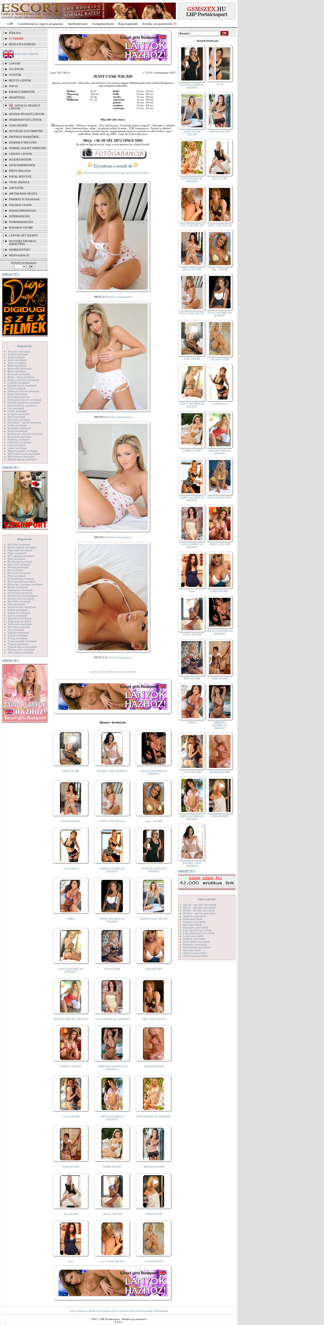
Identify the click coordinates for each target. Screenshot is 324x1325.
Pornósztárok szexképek (21, 578)
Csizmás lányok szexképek (22, 385)
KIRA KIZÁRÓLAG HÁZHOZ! (70, 1019)
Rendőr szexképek (18, 587)
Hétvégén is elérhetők (26, 131)
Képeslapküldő (128, 24)
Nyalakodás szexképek (20, 561)
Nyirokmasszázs (21, 222)
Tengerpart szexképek (20, 621)
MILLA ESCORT (70, 821)
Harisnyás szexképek (19, 419)
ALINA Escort (71, 868)
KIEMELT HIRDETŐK (22, 91)
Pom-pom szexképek (19, 573)
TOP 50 (13, 86)
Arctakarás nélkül (23, 193)
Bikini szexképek (17, 365)
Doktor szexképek (18, 394)
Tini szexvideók (192, 950)
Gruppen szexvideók (194, 921)
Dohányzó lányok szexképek (23, 391)
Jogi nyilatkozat (78, 1310)
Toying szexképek (18, 638)
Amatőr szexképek (18, 354)
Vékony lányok (20, 153)
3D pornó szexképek (19, 351)
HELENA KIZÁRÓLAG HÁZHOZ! (154, 772)
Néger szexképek (17, 553)
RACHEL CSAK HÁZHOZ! (112, 771)
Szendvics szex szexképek (22, 607)
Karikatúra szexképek (19, 428)
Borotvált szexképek (19, 374)
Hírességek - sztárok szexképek (25, 422)
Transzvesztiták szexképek (22, 641)
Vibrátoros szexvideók (195, 955)
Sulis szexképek (16, 604)
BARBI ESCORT (112, 1166)
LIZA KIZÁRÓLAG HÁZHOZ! (112, 1019)
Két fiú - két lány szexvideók (199, 910)
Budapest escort (21, 227)
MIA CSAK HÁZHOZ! (219, 497)
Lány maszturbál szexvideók (198, 933)
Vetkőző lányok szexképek (22, 646)
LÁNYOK (14, 63)
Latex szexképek (17, 445)
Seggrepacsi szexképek (20, 590)
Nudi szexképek (16, 558)
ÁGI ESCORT (71, 1214)
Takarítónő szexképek (20, 618)
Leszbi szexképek (17, 448)
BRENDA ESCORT (153, 1166)
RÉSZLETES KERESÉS (22, 44)
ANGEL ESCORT (112, 1214)
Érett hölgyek (20, 170)
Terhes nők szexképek (20, 624)
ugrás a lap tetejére (126, 671)
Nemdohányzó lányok (25, 119)
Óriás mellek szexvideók (196, 941)
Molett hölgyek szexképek (22, 547)
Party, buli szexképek (19, 564)
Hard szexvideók (192, 924)
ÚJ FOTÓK (15, 74)
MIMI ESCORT (153, 1214)
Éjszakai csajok (20, 205)
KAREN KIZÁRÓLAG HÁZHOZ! (112, 870)
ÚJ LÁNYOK (16, 69)
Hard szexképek (16, 416)
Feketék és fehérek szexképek (24, 402)
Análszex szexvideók (194, 916)
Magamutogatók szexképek (23, 450)
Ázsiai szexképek (17, 362)
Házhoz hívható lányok (26, 114)
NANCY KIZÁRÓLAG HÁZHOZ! (70, 970)
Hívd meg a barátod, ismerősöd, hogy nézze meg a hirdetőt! (116, 172)
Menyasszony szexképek (21, 456)
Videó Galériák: (207, 899)
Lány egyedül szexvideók (197, 930)
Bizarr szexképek (17, 371)
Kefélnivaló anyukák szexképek (25, 433)
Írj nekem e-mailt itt (113, 166)
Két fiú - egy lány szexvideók (199, 907)
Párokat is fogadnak (24, 199)
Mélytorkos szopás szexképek (24, 453)
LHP (10, 24)
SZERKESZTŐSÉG (20, 249)
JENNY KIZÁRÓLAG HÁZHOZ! (112, 920)
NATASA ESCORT (154, 1066)
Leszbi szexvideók (193, 936)
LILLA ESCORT (71, 1116)
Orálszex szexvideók (194, 938)
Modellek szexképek (19, 544)
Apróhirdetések (78, 24)
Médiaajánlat (161, 1310)
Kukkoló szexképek (18, 439)
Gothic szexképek (17, 411)
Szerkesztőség (144, 1310)
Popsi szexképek (17, 575)
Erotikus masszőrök (24, 136)
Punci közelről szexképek (22, 581)
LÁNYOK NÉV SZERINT (23, 235)
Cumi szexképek (17, 388)
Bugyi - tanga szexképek (21, 377)
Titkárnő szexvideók (194, 953)
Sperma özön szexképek (21, 598)
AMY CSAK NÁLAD (154, 1019)
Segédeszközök (20, 159)
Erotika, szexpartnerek (157, 24)
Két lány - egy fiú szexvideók (199, 913)
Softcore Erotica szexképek (22, 595)
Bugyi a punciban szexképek (23, 379)
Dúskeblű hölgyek (23, 142)
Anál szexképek (16, 357)
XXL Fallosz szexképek (20, 652)
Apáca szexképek (17, 360)
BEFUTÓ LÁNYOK (20, 80)
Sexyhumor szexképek (20, 592)
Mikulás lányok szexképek (22, 459)
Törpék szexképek (18, 635)
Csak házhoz (18, 125)
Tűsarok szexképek (18, 644)
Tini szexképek (16, 629)
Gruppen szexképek (18, 413)
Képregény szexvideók (195, 927)
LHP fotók (16, 187)
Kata (70, 1261)
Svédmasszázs (19, 216)
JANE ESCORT (70, 771)
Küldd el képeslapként (119, 296)
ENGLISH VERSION (26, 54)
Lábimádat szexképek (19, 442)
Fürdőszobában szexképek (22, 405)
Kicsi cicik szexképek (19, 436)
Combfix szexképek (18, 382)
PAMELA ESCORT (70, 1066)
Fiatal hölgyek (20, 176)
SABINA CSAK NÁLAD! (154, 918)
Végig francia (19, 182)
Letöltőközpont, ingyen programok (40, 24)
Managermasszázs (22, 210)
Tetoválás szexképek (19, 626)
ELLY (220, 84)
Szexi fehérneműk (22, 165)
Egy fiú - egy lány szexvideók (199, 904)
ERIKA (71, 918)
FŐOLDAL (15, 32)
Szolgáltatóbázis (103, 24)
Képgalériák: (24, 346)
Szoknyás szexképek (19, 612)
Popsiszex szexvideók (195, 944)
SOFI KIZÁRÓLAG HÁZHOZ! (154, 1116)
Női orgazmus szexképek (21, 555)
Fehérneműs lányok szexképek (24, 399)
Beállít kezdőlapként (100, 1310)
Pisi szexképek (15, 570)
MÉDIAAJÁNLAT (19, 255)
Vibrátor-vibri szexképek (21, 649)
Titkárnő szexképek (18, 632)
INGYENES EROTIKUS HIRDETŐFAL (22, 242)
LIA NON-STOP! (153, 1261)
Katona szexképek (18, 431)
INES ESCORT (112, 968)
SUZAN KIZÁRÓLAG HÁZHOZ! (153, 870)
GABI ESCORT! (154, 968)
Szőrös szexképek (17, 615)
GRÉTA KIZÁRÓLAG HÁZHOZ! (112, 1118)
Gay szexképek (16, 408)
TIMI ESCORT (71, 1166)
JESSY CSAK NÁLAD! (112, 821)
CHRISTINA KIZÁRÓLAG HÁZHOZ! (112, 1068)
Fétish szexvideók (193, 918)
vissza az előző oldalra (102, 671)
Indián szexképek (17, 425)
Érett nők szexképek (19, 396)
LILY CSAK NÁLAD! (112, 1261)
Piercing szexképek (18, 567)
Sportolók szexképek (19, 601)
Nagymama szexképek (20, 550)
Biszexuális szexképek (20, 368)
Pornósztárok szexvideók (197, 947)
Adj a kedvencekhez (124, 1310)
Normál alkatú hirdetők (27, 148)
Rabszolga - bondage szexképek (25, 584)
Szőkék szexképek (18, 609)
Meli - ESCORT (153, 821)
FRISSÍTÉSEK (17, 97)
